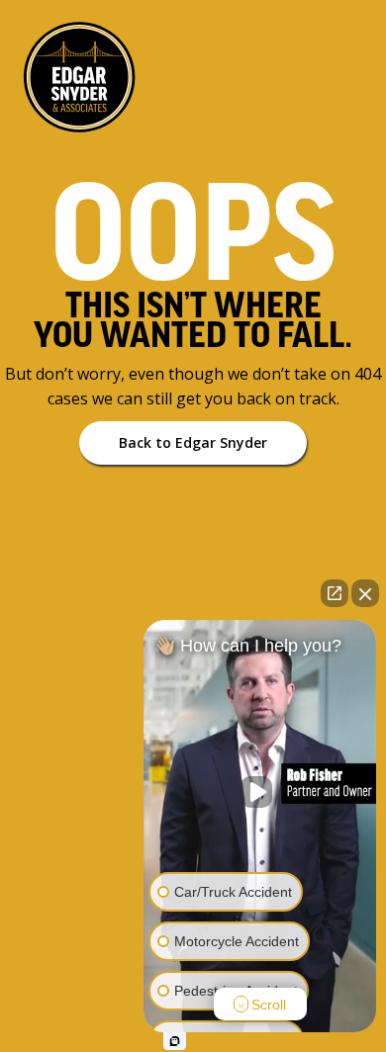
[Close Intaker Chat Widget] (365, 593)
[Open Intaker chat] (174, 1041)
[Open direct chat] (334, 593)
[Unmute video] (260, 792)
